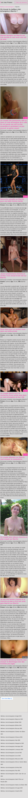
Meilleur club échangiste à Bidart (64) (11, 722)
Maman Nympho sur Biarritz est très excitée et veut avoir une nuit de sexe (13, 37)
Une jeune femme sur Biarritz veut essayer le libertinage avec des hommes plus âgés (13, 662)
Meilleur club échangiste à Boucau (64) (11, 728)
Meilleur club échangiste (7, 7)
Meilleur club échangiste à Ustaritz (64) (11, 791)
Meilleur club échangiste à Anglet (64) (11, 716)
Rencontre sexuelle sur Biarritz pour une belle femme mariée (12, 200)
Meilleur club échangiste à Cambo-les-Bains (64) (13, 733)
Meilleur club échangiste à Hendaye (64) (12, 746)
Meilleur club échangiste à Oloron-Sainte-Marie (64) (14, 763)
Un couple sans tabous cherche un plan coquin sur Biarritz (13, 538)
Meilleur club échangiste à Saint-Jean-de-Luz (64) (13, 775)
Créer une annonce (21, 2)
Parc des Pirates (6, 2)
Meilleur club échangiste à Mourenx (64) (12, 759)
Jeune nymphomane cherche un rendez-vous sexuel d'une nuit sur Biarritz (13, 276)
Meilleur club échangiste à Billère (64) (11, 725)
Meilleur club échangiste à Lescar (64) (11, 752)
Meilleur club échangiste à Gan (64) (10, 740)
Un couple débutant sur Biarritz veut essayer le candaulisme (12, 458)
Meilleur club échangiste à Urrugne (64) (12, 788)
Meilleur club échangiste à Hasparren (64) (12, 743)
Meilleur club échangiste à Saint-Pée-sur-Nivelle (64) (12, 780)
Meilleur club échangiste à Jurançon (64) (12, 749)
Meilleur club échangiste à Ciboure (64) (11, 737)
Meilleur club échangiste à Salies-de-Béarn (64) (14, 785)
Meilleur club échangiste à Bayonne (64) (12, 719)
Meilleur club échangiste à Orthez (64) (11, 767)
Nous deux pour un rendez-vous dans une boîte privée (12, 330)
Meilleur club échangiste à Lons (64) (11, 755)
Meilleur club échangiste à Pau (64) (10, 770)
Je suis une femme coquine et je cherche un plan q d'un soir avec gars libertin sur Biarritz (13, 601)
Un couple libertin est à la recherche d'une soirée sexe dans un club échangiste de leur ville (13, 395)
